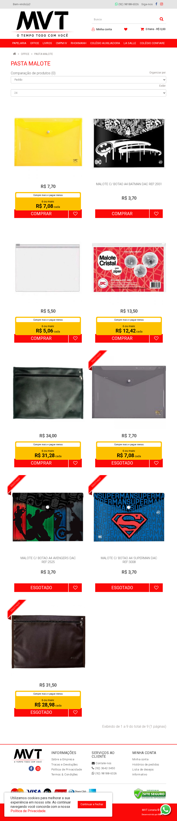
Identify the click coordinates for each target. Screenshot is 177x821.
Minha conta (140, 759)
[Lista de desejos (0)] (126, 29)
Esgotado (122, 463)
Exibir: (162, 85)
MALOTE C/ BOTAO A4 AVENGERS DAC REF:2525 (48, 560)
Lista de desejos (143, 769)
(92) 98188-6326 (128, 4)
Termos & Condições (64, 774)
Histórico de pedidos (145, 764)
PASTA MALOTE (43, 54)
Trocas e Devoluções (64, 764)
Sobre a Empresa (62, 759)
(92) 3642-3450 (104, 768)
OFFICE (25, 54)
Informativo (139, 774)
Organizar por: (157, 72)
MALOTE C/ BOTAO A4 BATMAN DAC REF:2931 (129, 184)
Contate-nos (103, 763)
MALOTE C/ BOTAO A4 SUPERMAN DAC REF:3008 (129, 560)
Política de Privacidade (66, 769)
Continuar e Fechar (92, 804)
